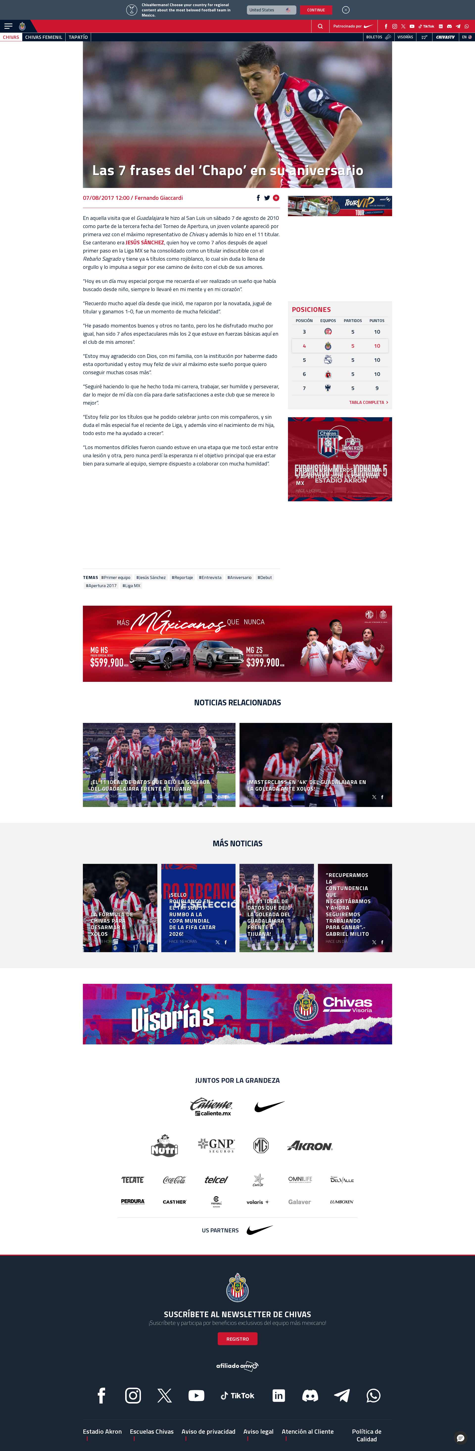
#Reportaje (182, 577)
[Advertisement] (181, 518)
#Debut (265, 577)
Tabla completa (366, 402)
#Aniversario (239, 577)
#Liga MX (131, 585)
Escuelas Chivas (152, 1431)
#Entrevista (210, 577)
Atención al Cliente (308, 1431)
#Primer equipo (115, 577)
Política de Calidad (366, 1435)
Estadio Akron (102, 1431)
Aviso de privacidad (209, 1431)
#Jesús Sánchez (151, 577)
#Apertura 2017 (101, 585)
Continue (316, 10)
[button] (461, 1438)
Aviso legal (258, 1431)
